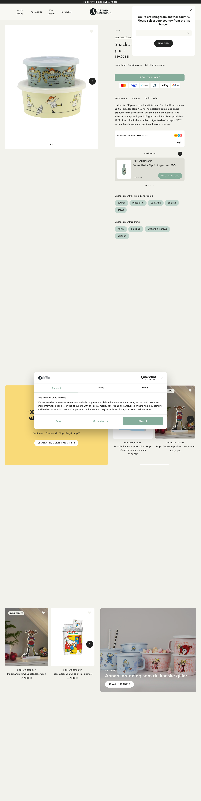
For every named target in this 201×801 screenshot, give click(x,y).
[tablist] (150, 98)
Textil (121, 229)
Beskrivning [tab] (121, 97)
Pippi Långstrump (126, 37)
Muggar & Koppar (157, 229)
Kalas (121, 210)
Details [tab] (100, 387)
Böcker (172, 203)
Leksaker (156, 203)
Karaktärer (36, 11)
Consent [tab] (56, 388)
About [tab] (144, 387)
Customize (98, 421)
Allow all (142, 421)
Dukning (136, 229)
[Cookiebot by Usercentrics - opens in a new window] (143, 378)
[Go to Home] (100, 11)
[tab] (50, 144)
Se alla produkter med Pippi (56, 443)
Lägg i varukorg (150, 77)
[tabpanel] (150, 113)
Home (117, 30)
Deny (58, 421)
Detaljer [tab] (136, 97)
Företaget (66, 11)
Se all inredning (119, 684)
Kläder (121, 203)
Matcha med (149, 153)
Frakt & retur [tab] (151, 97)
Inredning (138, 203)
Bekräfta (164, 43)
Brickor (122, 236)
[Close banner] (162, 378)
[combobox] (164, 33)
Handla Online (19, 12)
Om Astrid (51, 12)
